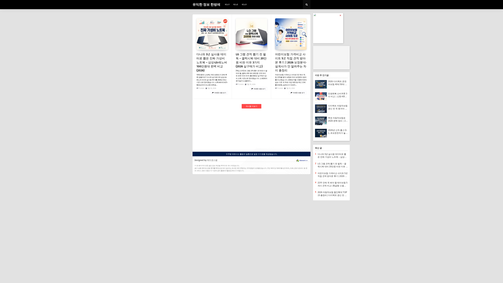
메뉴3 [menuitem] (244, 4)
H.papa (201, 88)
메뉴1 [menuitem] (227, 4)
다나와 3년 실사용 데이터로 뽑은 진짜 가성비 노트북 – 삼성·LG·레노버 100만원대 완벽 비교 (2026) (211, 62)
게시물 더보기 (251, 106)
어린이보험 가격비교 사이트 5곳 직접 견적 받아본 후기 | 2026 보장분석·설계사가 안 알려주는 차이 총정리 (290, 62)
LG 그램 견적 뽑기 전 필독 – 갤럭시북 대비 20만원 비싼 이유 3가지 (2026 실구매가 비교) (251, 60)
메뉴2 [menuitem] (235, 4)
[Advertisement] (251, 129)
